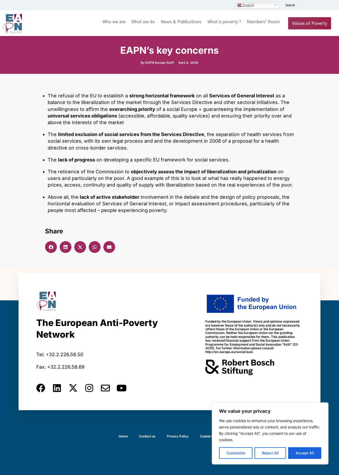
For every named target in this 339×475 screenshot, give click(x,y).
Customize (235, 453)
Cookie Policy (210, 436)
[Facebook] (40, 387)
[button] (51, 247)
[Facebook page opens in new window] (311, 5)
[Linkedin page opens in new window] (303, 5)
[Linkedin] (56, 387)
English (248, 5)
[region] (270, 433)
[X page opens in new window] (319, 5)
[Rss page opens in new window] (327, 5)
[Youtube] (121, 387)
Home (123, 436)
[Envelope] (105, 387)
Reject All (270, 453)
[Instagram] (89, 387)
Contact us (147, 436)
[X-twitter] (73, 387)
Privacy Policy (178, 436)
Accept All (305, 453)
